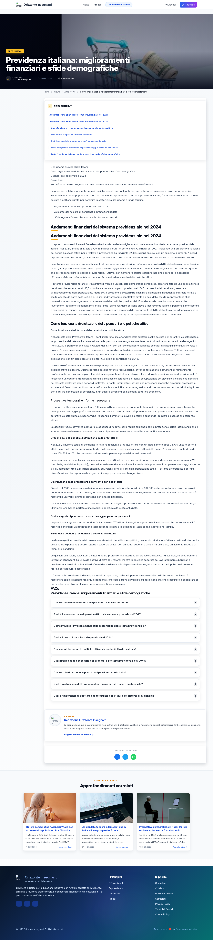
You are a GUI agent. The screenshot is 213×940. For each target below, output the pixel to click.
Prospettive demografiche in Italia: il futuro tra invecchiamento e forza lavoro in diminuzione (163, 830)
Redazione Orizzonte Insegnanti (85, 720)
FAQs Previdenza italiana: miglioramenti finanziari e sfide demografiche (85, 154)
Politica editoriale (164, 893)
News (86, 4)
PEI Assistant (116, 883)
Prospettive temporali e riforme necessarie (71, 134)
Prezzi (97, 4)
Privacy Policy (162, 903)
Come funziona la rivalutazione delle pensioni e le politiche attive (82, 128)
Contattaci (160, 883)
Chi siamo (160, 888)
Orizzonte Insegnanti (22, 79)
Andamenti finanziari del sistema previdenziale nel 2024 (78, 115)
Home (46, 91)
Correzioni (160, 898)
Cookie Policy (162, 914)
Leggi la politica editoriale (77, 734)
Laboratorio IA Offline (119, 4)
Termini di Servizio (164, 909)
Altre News (15, 51)
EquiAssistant (116, 888)
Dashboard (114, 893)
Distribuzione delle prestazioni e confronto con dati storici (78, 141)
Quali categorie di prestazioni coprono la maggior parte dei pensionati (84, 148)
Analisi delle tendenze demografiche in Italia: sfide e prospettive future (104, 828)
